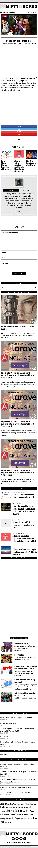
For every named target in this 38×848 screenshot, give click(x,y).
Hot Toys (15, 818)
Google (26, 807)
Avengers (11, 807)
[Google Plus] (17, 838)
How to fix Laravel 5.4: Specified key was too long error (23, 525)
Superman (3, 814)
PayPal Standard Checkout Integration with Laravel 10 (6, 165)
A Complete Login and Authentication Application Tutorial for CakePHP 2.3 (18, 765)
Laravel (30, 814)
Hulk (30, 807)
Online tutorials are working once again (24, 680)
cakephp (2, 819)
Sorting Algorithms (14, 804)
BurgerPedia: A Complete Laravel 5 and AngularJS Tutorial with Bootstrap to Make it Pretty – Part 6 (17, 472)
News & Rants (31, 44)
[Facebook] (26, 12)
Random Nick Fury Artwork (8, 723)
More (6, 338)
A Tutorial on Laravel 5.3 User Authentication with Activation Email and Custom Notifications (18, 780)
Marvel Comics (14, 810)
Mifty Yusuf (26, 843)
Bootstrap (4, 806)
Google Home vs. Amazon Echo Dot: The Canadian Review (25, 667)
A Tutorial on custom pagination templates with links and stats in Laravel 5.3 (19, 166)
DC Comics (11, 814)
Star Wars (30, 811)
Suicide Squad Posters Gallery (25, 693)
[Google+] (29, 12)
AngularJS (4, 803)
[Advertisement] (19, 62)
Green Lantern (23, 819)
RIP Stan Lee (19, 655)
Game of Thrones (25, 804)
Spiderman (33, 804)
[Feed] (33, 12)
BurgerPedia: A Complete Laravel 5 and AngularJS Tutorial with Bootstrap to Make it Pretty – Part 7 (17, 423)
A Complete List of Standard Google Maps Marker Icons (17, 787)
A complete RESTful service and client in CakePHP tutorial (17, 793)
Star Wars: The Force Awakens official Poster (31, 163)
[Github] (31, 12)
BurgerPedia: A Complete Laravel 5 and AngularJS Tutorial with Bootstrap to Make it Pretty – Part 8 (17, 375)
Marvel (8, 818)
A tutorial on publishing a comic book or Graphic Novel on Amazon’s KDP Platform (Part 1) (23, 510)
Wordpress (3, 811)
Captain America (21, 814)
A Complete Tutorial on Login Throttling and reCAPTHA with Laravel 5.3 (24, 552)
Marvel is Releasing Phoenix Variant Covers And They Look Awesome (17, 743)
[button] (35, 288)
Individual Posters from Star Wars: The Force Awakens (17, 327)
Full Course (8, 822)
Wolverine (20, 807)
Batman (30, 818)
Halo (24, 811)
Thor (16, 807)
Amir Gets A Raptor (21, 643)
